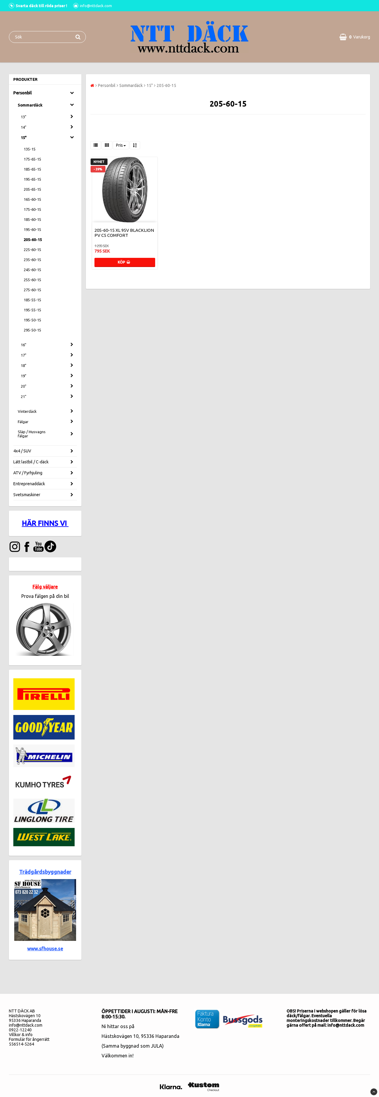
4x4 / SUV (22, 451)
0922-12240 (20, 1030)
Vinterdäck (27, 411)
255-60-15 (32, 280)
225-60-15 (32, 249)
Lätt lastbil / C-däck (31, 461)
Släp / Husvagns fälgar (32, 434)
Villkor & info (21, 1034)
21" (23, 396)
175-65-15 (32, 159)
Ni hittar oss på (118, 1026)
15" (24, 137)
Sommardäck (30, 105)
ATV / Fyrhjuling (27, 472)
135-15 (30, 149)
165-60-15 (32, 199)
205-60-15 (33, 239)
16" (23, 345)
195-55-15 (32, 310)
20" (23, 386)
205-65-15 (32, 189)
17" (23, 355)
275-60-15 (32, 290)
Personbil (22, 92)
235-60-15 (32, 260)
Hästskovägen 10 (120, 1036)
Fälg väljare (45, 586)
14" (23, 127)
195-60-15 (32, 229)
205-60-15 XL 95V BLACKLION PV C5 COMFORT (124, 233)
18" (23, 365)
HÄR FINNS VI (45, 523)
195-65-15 (32, 179)
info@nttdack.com (25, 1025)
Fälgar (23, 422)
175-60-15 (32, 209)
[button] (354, 37)
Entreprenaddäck (29, 483)
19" (23, 376)
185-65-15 (32, 169)
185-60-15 (32, 219)
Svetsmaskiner (26, 494)
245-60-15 (32, 270)
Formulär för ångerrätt (29, 1039)
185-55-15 (32, 300)
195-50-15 (32, 320)
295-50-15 (32, 330)
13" (23, 117)
